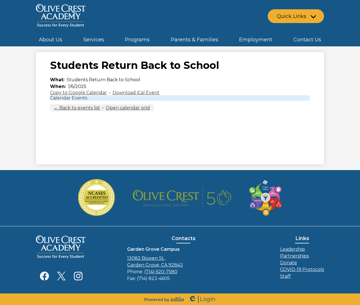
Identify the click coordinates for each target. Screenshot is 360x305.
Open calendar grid (128, 107)
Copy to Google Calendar (78, 92)
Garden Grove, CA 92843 (155, 262)
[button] (50, 39)
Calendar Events (68, 98)
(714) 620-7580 (160, 271)
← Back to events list (77, 107)
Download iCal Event (135, 92)
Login (201, 299)
